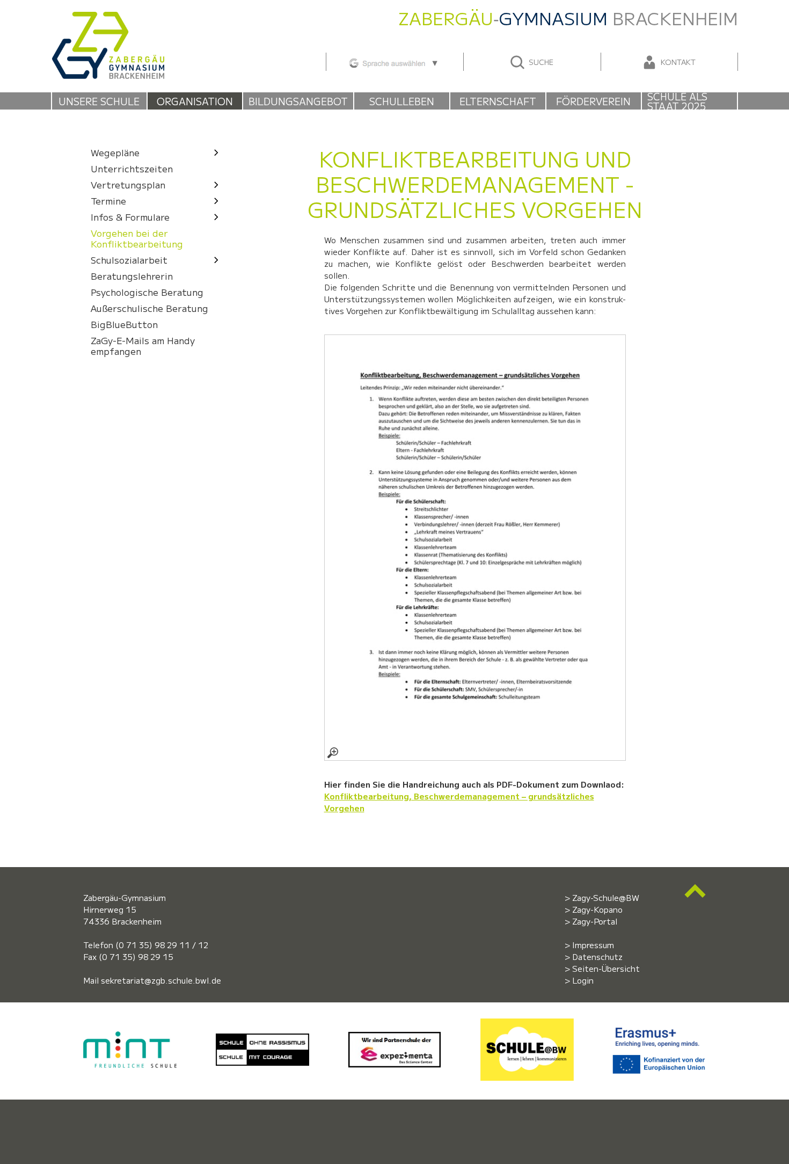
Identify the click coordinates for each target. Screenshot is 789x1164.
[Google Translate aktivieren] (394, 61)
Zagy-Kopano (597, 909)
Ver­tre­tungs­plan (128, 184)
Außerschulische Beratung (149, 308)
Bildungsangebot (298, 101)
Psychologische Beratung (147, 292)
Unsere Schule (99, 101)
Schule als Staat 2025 (677, 101)
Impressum (593, 944)
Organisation (195, 101)
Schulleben (401, 101)
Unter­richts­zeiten (132, 168)
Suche (540, 61)
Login (583, 980)
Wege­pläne (115, 152)
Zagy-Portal (594, 921)
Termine (108, 200)
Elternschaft (497, 101)
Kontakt (677, 61)
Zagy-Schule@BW (605, 897)
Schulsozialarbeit (129, 259)
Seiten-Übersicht (606, 968)
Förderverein (593, 101)
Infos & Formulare (130, 216)
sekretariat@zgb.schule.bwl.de (161, 980)
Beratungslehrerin (132, 276)
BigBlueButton (124, 324)
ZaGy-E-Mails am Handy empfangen (143, 345)
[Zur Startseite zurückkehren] (108, 17)
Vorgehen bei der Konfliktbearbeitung (137, 238)
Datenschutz (597, 956)
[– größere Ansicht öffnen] (475, 547)
